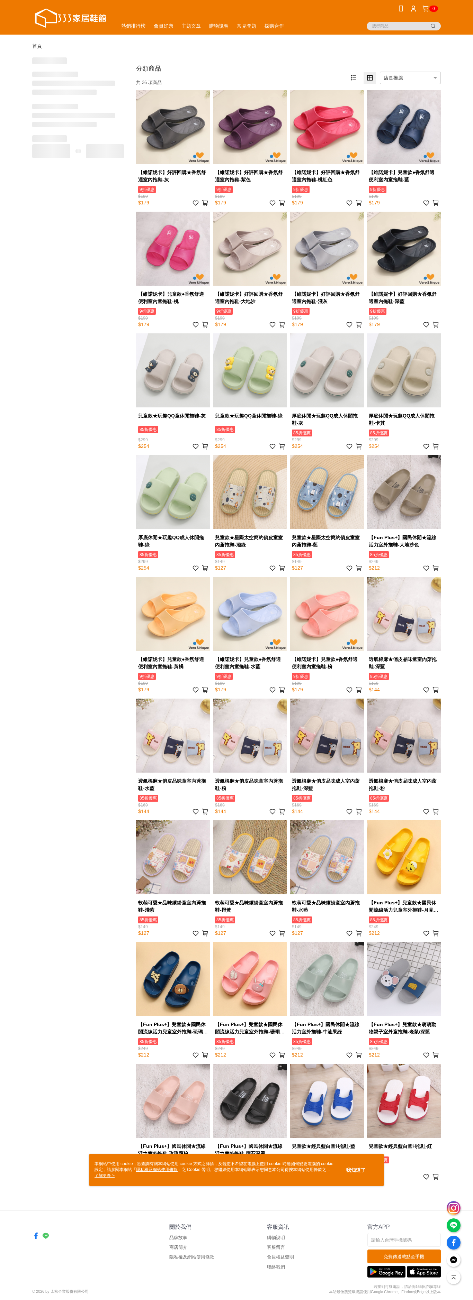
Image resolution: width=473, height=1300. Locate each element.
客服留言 (276, 1247)
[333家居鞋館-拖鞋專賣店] (70, 18)
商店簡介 (178, 1247)
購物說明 (276, 1237)
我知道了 (356, 1170)
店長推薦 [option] (393, 78)
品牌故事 (178, 1237)
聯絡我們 (276, 1267)
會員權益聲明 (280, 1257)
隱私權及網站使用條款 (191, 1257)
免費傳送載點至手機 (404, 1256)
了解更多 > (105, 1175)
